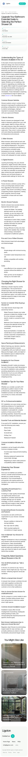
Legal (18, 752)
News (6, 12)
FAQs (19, 741)
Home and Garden (12, 12)
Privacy (10, 752)
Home (2, 12)
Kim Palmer (5, 30)
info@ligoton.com (8, 745)
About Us (5, 752)
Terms (14, 752)
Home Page (6, 741)
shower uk (8, 95)
